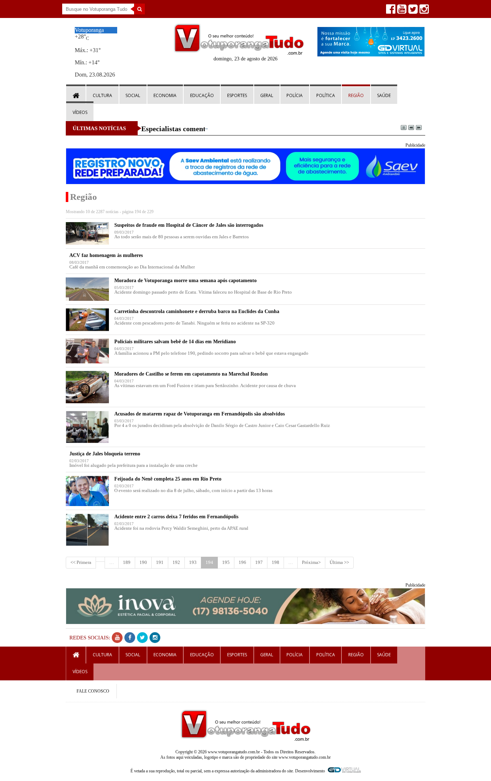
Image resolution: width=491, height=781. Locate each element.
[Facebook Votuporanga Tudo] (389, 11)
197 (259, 562)
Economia (164, 95)
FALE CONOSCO (93, 691)
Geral (266, 95)
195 (226, 562)
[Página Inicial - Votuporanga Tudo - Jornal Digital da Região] (239, 53)
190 (143, 562)
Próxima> (311, 562)
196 (242, 562)
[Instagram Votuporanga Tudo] (423, 11)
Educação (202, 95)
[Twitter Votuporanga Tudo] (412, 11)
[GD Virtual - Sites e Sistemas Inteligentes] (371, 54)
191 (160, 562)
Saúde (384, 95)
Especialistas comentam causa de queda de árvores (219, 129)
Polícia (294, 95)
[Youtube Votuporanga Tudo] (401, 11)
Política (325, 95)
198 (275, 562)
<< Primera (80, 562)
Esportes (237, 95)
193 (193, 562)
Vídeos (80, 112)
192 (176, 562)
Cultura (102, 95)
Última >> (339, 562)
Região (356, 95)
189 (126, 562)
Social (132, 95)
